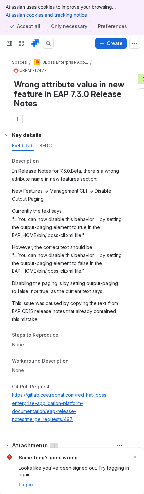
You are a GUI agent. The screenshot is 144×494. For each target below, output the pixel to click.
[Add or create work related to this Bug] (17, 119)
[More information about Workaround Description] (75, 361)
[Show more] (134, 43)
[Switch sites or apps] (21, 43)
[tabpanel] (70, 291)
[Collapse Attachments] (7, 445)
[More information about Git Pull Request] (56, 387)
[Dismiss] (135, 457)
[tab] (23, 145)
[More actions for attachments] (119, 445)
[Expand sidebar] (9, 43)
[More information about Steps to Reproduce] (65, 335)
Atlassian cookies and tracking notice (46, 15)
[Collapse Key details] (7, 135)
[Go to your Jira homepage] (34, 43)
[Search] (48, 43)
